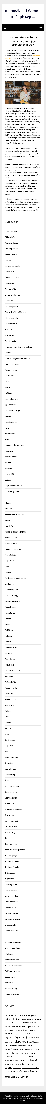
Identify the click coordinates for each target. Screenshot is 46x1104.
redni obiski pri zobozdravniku (24, 1049)
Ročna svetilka (11, 688)
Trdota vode (10, 873)
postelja (14, 1045)
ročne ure (24, 1053)
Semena (8, 722)
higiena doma (24, 1019)
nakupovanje (18, 1030)
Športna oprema (11, 798)
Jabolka (8, 416)
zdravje (22, 1076)
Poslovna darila (11, 647)
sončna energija (13, 1060)
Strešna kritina (11, 827)
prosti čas (22, 1045)
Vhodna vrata (10, 907)
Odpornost (9, 561)
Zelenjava (9, 983)
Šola (7, 780)
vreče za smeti (23, 1071)
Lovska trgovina (12, 491)
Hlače (7, 387)
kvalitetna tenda (10, 1026)
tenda (28, 1064)
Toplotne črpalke (12, 867)
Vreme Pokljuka (11, 930)
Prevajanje (9, 665)
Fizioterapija (10, 341)
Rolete (8, 711)
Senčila (8, 728)
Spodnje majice (11, 792)
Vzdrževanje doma (12, 948)
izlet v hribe (18, 1023)
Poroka (8, 642)
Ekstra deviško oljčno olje (16, 312)
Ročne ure (9, 694)
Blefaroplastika (11, 248)
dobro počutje (18, 1015)
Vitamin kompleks (12, 913)
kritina (33, 1022)
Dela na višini (10, 289)
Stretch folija (10, 832)
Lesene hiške (10, 474)
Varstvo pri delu (11, 896)
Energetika (9, 335)
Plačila (8, 618)
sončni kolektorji (29, 1060)
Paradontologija (12, 595)
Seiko (7, 717)
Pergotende (10, 613)
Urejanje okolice (12, 890)
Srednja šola (10, 803)
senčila (8, 1056)
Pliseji (7, 624)
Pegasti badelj (11, 607)
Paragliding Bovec (13, 601)
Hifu (7, 381)
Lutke (7, 497)
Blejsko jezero (11, 254)
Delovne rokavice (12, 295)
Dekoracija (9, 283)
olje (28, 1033)
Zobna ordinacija (12, 994)
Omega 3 (9, 572)
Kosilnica (9, 451)
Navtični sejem (11, 537)
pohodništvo (26, 1041)
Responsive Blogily (27, 1098)
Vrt (6, 936)
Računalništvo (11, 682)
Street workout (11, 821)
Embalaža (9, 329)
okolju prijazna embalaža (18, 1034)
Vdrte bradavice (11, 902)
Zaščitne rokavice (12, 971)
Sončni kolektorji (12, 786)
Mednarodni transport (14, 514)
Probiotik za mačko (13, 670)
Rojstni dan (9, 705)
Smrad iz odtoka (11, 757)
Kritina (8, 462)
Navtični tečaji (11, 543)
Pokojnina (9, 636)
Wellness (9, 954)
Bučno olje (9, 272)
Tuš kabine (9, 878)
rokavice (14, 1053)
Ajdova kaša (10, 237)
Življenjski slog (11, 988)
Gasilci (8, 352)
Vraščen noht (10, 925)
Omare (8, 566)
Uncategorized (11, 884)
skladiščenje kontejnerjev (20, 1057)
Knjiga (7, 439)
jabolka (25, 1022)
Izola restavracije (12, 410)
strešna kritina (19, 1064)
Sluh (6, 751)
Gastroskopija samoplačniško (17, 358)
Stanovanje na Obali (13, 809)
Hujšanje (8, 393)
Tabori (7, 838)
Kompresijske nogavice (14, 445)
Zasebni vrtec (10, 977)
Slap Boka (9, 745)
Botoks (8, 260)
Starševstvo (10, 815)
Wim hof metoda (12, 959)
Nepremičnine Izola (13, 549)
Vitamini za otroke (12, 919)
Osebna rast (10, 584)
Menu (39, 27)
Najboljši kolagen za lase (15, 532)
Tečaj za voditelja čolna (15, 850)
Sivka (7, 734)
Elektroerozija (11, 324)
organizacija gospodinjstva (18, 1037)
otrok (14, 1041)
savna (32, 1053)
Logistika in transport (14, 485)
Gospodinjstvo (11, 370)
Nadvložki (9, 526)
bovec (8, 1015)
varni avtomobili (27, 1068)
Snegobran (9, 763)
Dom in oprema (11, 306)
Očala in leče (10, 555)
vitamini (12, 1071)
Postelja (8, 653)
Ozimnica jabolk (11, 589)
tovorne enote (17, 1068)
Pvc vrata (9, 676)
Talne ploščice (11, 844)
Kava (7, 428)
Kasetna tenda (11, 422)
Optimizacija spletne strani (16, 578)
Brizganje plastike (12, 266)
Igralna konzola (11, 399)
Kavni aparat (10, 433)
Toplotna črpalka (12, 861)
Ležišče (8, 480)
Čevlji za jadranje (12, 277)
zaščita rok (10, 1076)
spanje (8, 1064)
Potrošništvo (10, 659)
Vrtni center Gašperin (14, 942)
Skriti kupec (10, 740)
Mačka (8, 503)
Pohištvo (9, 630)
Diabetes (9, 300)
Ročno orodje (10, 699)
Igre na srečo (10, 404)
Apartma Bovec (11, 243)
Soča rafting (10, 774)
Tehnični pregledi (12, 855)
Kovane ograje (11, 457)
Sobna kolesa (10, 769)
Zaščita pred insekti (13, 965)
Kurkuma (8, 468)
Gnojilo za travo (12, 364)
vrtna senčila (35, 1071)
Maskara (8, 509)
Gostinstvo (9, 376)
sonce (32, 1056)
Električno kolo (11, 318)
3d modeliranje (11, 231)
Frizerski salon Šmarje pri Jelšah (18, 347)
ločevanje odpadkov (26, 1026)
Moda (7, 520)
